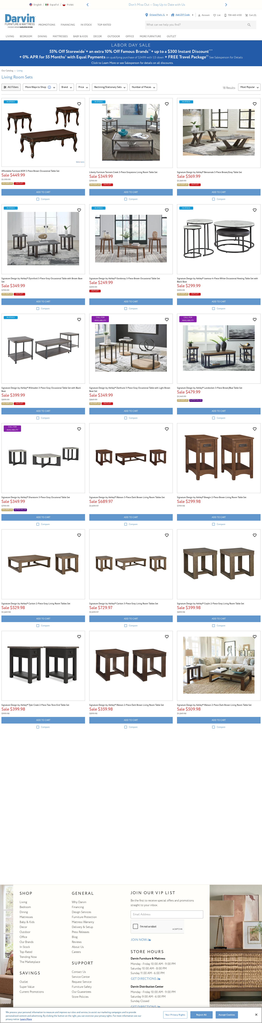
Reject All (201, 1014)
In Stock (25, 947)
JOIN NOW (139, 940)
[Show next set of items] (226, 4)
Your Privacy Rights (175, 1014)
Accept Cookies (227, 1014)
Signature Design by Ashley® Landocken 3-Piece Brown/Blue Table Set (209, 388)
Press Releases (80, 932)
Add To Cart (43, 192)
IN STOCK (86, 25)
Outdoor (113, 36)
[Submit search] (249, 25)
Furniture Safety (82, 987)
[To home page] (20, 21)
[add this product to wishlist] (79, 104)
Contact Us (79, 972)
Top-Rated (26, 952)
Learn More (26, 1019)
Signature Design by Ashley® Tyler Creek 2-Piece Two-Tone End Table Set (35, 705)
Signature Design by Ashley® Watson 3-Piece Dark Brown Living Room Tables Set (127, 497)
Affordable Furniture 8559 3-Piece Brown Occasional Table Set (30, 171)
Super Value (27, 987)
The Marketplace (30, 962)
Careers (76, 952)
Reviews (77, 942)
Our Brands (27, 942)
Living (10, 36)
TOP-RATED (104, 25)
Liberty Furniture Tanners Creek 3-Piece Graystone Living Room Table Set (123, 172)
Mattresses (60, 36)
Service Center (81, 977)
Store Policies (80, 997)
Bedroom (26, 36)
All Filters (13, 87)
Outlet (171, 36)
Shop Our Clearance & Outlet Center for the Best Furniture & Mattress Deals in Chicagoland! (157, 4)
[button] (35, 4)
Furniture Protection (84, 917)
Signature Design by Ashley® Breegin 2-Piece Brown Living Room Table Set (211, 497)
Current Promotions (32, 992)
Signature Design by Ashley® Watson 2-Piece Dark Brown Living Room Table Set (126, 705)
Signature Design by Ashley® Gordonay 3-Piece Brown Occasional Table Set (124, 278)
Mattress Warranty (83, 922)
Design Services (81, 912)
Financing (78, 907)
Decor (97, 36)
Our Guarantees (81, 992)
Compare (45, 199)
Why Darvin (79, 902)
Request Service (81, 982)
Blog (75, 937)
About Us (78, 947)
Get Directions (143, 979)
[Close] (256, 1015)
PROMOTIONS (46, 25)
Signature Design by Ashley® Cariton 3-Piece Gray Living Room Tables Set (123, 603)
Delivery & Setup (82, 927)
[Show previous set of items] (87, 4)
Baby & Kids (80, 36)
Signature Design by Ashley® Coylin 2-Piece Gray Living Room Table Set (210, 603)
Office (130, 36)
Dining (42, 36)
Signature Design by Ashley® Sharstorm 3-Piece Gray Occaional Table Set (35, 497)
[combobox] (40, 87)
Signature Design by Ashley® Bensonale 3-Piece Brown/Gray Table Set (209, 172)
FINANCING (68, 25)
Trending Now (28, 957)
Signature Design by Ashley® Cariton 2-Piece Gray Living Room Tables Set (35, 603)
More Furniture (150, 36)
